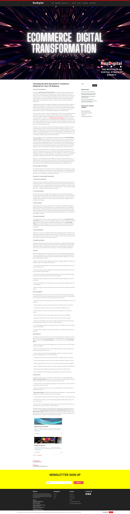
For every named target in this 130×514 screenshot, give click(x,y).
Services (55, 494)
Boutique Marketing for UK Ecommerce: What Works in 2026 (88, 97)
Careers (71, 499)
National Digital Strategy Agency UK (41, 466)
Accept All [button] (111, 512)
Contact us (72, 494)
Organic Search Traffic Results (86, 116)
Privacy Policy (72, 497)
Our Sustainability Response (75, 501)
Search (82, 83)
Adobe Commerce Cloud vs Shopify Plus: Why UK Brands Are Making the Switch (88, 94)
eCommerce (39, 455)
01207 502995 (37, 503)
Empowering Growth (38, 461)
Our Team (79, 3)
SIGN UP (79, 482)
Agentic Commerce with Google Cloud (88, 91)
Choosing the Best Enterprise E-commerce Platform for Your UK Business (89, 101)
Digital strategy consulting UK (86, 112)
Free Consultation (85, 3)
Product (55, 496)
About (53, 3)
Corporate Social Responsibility (75, 503)
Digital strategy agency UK (86, 111)
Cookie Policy (72, 496)
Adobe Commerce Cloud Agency (56, 118)
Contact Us (74, 3)
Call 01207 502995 (93, 3)
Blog (70, 3)
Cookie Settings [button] (105, 512)
